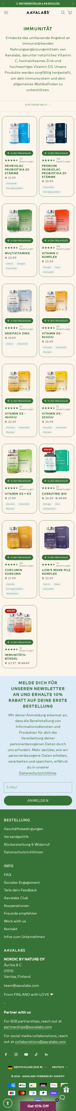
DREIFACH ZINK (17, 333)
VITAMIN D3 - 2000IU (52, 415)
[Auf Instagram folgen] (16, 1054)
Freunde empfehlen (20, 913)
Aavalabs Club (16, 898)
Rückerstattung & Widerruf (27, 844)
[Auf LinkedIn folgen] (46, 1054)
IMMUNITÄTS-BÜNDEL (16, 656)
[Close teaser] (57, 1100)
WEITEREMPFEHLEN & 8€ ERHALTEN (39, 3)
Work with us (15, 921)
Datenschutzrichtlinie (37, 773)
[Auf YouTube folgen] (26, 1054)
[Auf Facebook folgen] (6, 1054)
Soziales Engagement (22, 882)
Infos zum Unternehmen (24, 937)
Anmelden (38, 801)
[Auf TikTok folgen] (36, 1054)
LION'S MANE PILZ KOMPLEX (56, 571)
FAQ (7, 875)
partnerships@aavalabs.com (28, 1027)
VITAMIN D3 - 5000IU (52, 335)
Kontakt (11, 929)
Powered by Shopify (50, 1076)
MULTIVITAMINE (17, 253)
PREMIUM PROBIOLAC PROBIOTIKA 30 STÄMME (54, 171)
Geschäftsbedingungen (23, 829)
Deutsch (58, 1067)
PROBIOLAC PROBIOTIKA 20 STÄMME (17, 169)
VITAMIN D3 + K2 (18, 494)
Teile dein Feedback (20, 890)
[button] (38, 1106)
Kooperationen (16, 906)
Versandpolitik (16, 837)
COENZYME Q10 (54, 494)
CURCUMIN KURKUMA (13, 571)
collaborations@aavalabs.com (40, 1042)
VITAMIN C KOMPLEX (50, 255)
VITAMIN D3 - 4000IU (15, 415)
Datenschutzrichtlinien (23, 852)
